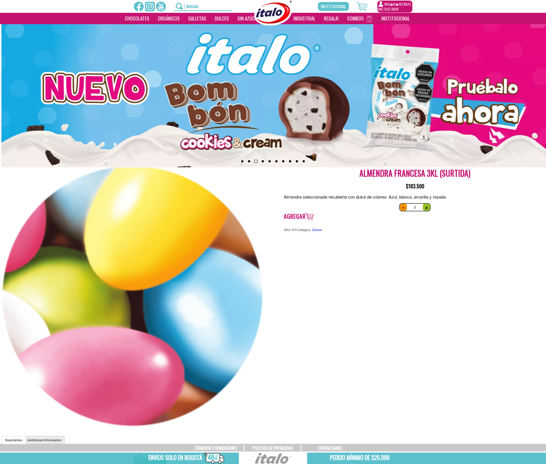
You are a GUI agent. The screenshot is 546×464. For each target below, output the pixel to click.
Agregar (295, 216)
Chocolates (137, 18)
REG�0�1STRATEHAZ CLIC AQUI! (394, 6)
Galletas (197, 18)
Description (13, 440)
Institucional (333, 6)
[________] (271, 30)
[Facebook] (139, 6)
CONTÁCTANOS (330, 448)
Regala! (331, 18)
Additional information (44, 440)
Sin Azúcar (248, 18)
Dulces (222, 18)
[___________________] (418, 18)
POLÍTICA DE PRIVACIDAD (273, 448)
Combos (355, 18)
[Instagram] (150, 6)
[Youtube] (161, 6)
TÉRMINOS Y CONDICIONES (215, 448)
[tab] (14, 440)
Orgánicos (169, 18)
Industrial (304, 18)
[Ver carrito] (366, 6)
